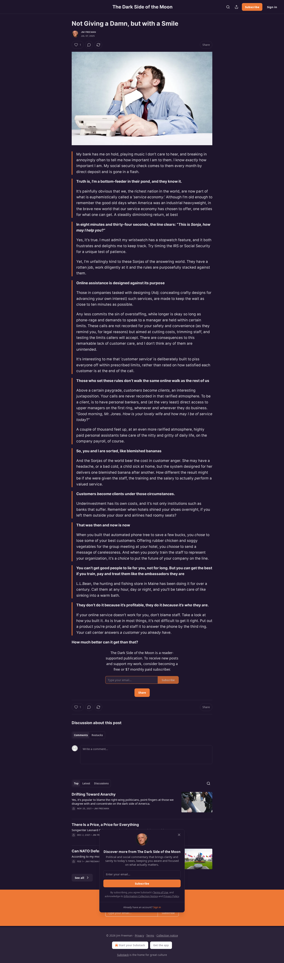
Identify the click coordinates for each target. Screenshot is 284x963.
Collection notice (167, 935)
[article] (142, 803)
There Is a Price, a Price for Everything (105, 824)
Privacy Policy (171, 896)
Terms (150, 935)
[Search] (228, 7)
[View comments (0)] (89, 45)
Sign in (272, 7)
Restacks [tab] (97, 735)
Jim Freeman (88, 32)
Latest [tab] (86, 783)
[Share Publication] (236, 7)
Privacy (139, 935)
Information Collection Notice (141, 896)
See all (79, 878)
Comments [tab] (81, 735)
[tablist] (88, 735)
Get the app (161, 945)
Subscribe (252, 7)
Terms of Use (160, 892)
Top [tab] (76, 783)
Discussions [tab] (101, 783)
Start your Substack (132, 945)
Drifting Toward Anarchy (94, 794)
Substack (123, 955)
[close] (179, 835)
